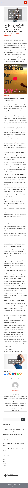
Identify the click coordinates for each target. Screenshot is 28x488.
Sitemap (19, 484)
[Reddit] (10, 374)
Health (4, 459)
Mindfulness (5, 465)
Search (23, 419)
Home (9, 35)
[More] (20, 374)
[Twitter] (8, 374)
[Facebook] (5, 374)
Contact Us (15, 484)
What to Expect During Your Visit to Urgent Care (12, 434)
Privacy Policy (19, 486)
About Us (11, 484)
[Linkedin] (13, 374)
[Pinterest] (15, 374)
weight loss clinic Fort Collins (20, 142)
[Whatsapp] (18, 374)
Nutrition (4, 468)
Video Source (6, 95)
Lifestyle (4, 463)
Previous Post (7, 414)
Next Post (24, 414)
